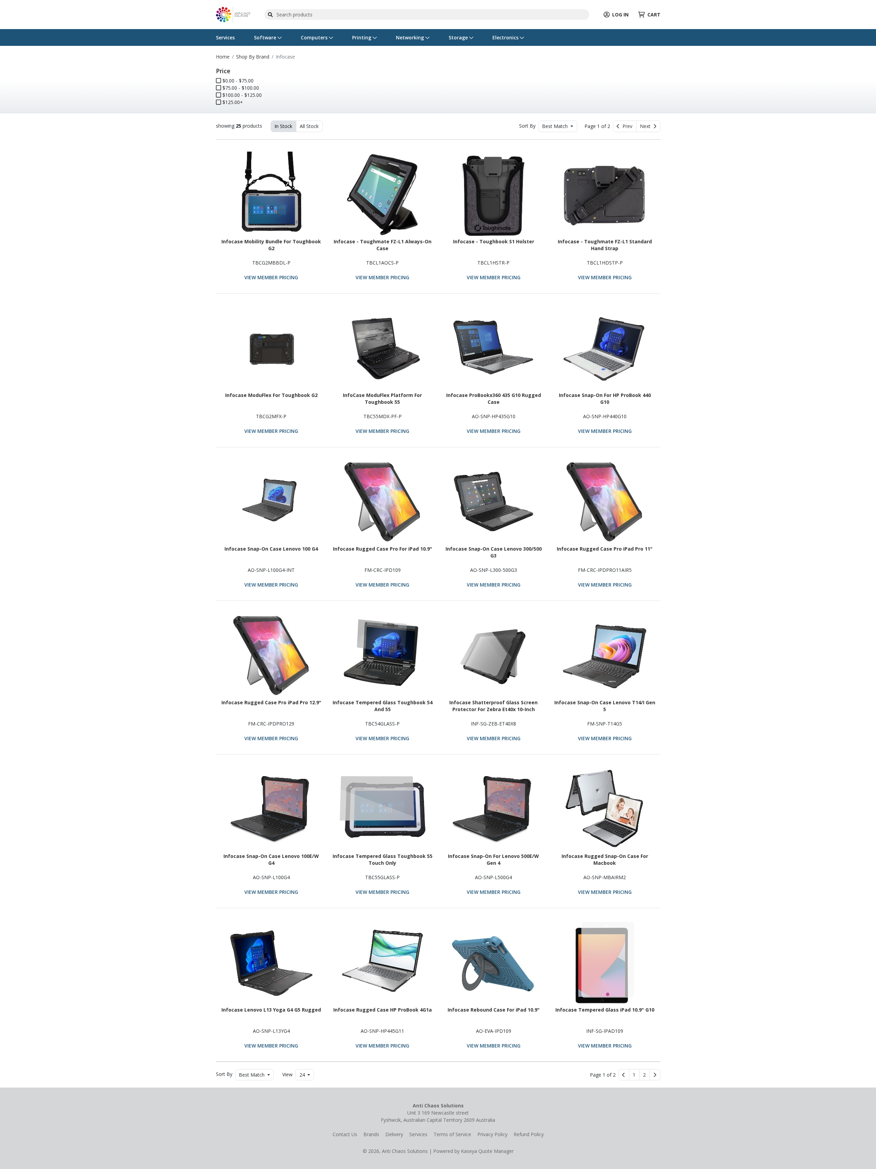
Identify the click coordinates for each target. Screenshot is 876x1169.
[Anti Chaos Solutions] (233, 14)
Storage (459, 37)
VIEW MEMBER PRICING (271, 277)
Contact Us (345, 1134)
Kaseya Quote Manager (487, 1151)
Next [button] (646, 126)
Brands (371, 1134)
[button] (634, 1075)
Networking (410, 37)
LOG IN (620, 14)
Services (225, 37)
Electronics (506, 37)
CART (653, 14)
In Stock (283, 126)
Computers (315, 37)
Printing (362, 37)
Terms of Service (452, 1134)
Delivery (394, 1134)
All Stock (309, 126)
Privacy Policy (492, 1134)
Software (266, 37)
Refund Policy (529, 1134)
